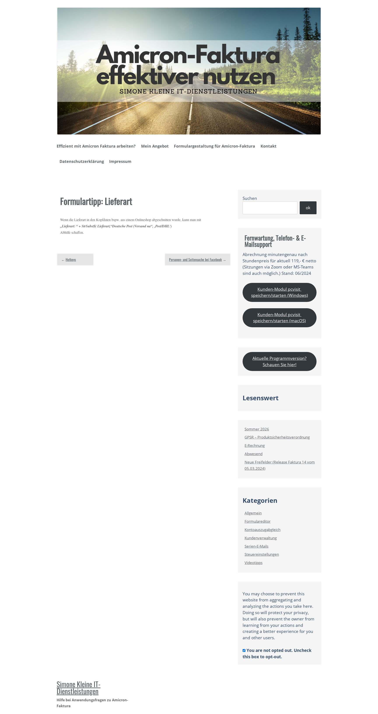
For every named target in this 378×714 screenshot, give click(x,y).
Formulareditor (258, 521)
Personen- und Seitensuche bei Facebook (195, 259)
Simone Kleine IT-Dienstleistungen (78, 687)
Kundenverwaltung (261, 537)
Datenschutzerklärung (82, 161)
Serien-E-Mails (256, 546)
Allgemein (253, 512)
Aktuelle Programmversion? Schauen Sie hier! (279, 361)
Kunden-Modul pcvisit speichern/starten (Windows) (279, 292)
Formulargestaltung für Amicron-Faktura (214, 146)
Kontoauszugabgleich (262, 529)
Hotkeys (71, 259)
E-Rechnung (255, 445)
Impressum (120, 161)
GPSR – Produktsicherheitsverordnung (277, 437)
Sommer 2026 (257, 429)
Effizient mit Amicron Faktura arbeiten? (96, 146)
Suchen (250, 198)
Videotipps (253, 562)
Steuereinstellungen (262, 554)
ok (308, 208)
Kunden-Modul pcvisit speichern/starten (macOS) (279, 318)
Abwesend (253, 453)
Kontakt (268, 146)
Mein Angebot (155, 146)
